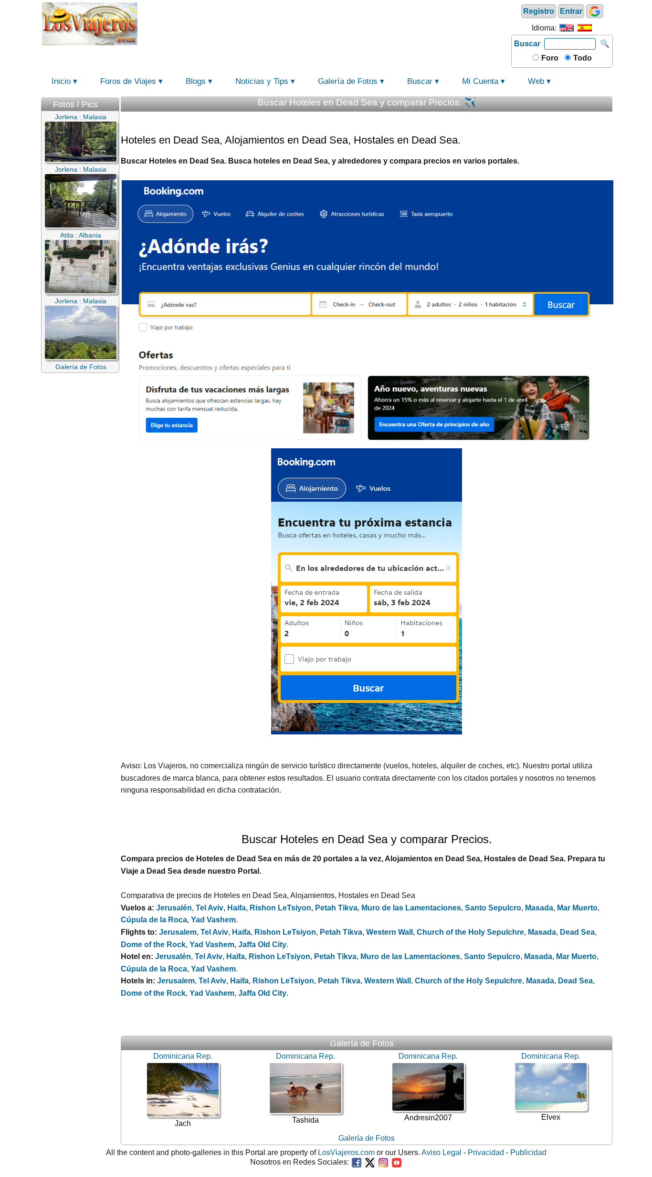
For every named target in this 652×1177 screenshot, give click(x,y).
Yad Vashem (213, 920)
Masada (539, 908)
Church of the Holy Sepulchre (470, 932)
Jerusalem (178, 932)
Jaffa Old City (262, 944)
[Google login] (594, 11)
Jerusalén (174, 908)
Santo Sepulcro (493, 908)
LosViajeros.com (346, 1152)
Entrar (571, 11)
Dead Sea (577, 932)
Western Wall (389, 932)
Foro (548, 58)
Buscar (527, 44)
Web (536, 81)
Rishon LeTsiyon (280, 908)
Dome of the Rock (153, 944)
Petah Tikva (336, 908)
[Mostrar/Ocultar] (114, 102)
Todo (581, 58)
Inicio (61, 81)
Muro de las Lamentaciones (411, 908)
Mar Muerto (577, 908)
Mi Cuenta (480, 81)
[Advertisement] (324, 22)
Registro (538, 11)
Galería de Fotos (348, 81)
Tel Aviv (209, 908)
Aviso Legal (441, 1152)
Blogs (196, 81)
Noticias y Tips (261, 81)
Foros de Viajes (128, 81)
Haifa (236, 908)
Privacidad (486, 1152)
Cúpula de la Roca (154, 920)
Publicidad (528, 1152)
